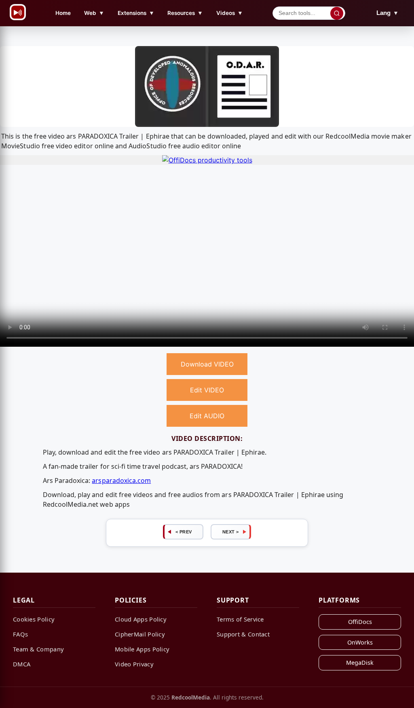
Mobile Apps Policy (142, 649)
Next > (230, 531)
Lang (387, 13)
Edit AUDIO (207, 416)
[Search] (336, 13)
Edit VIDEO (207, 390)
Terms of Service (240, 619)
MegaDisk (360, 662)
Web (94, 13)
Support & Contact (243, 634)
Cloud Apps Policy (141, 619)
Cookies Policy (34, 619)
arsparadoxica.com (121, 480)
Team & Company (38, 649)
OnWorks (360, 642)
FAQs (20, 634)
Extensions (136, 13)
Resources (185, 13)
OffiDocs (360, 622)
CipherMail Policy (140, 634)
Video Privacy (134, 664)
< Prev (183, 531)
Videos (229, 13)
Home (63, 13)
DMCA (21, 664)
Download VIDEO (207, 364)
